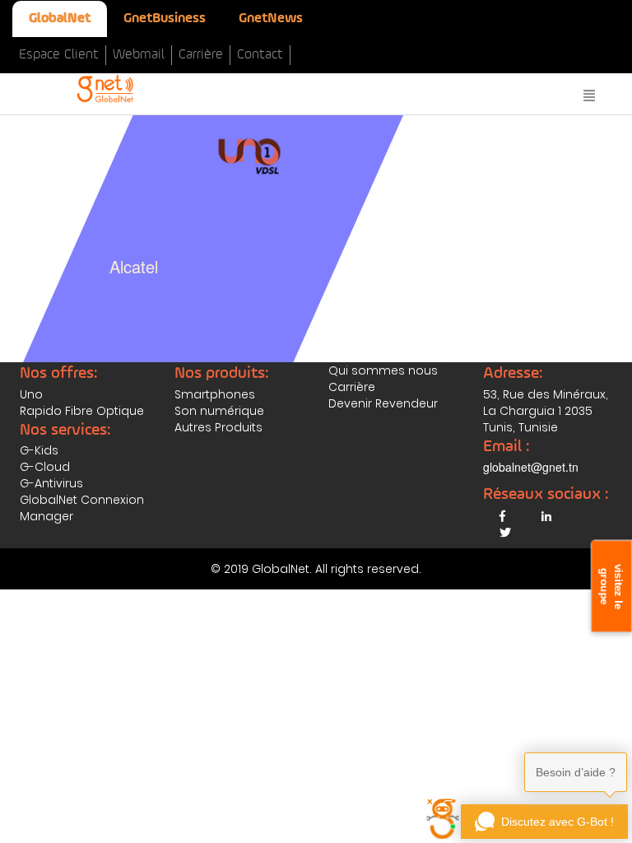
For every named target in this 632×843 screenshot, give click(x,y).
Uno (31, 394)
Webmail (139, 55)
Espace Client (59, 55)
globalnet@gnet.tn (531, 467)
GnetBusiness (164, 19)
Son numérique (219, 411)
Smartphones (214, 394)
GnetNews (271, 19)
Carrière (201, 55)
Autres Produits (218, 427)
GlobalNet (60, 19)
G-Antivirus (51, 483)
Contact (260, 55)
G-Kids (39, 450)
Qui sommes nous (383, 370)
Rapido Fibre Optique (82, 411)
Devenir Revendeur (383, 403)
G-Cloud (45, 467)
